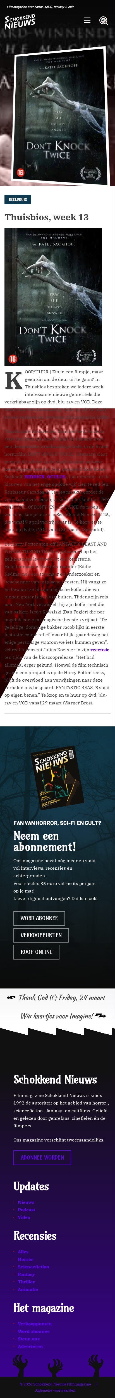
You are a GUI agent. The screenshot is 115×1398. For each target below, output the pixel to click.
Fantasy (26, 1274)
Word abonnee (39, 918)
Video (24, 1217)
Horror (25, 1259)
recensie (99, 649)
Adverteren (30, 1346)
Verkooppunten (41, 935)
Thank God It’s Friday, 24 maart (61, 997)
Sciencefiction (33, 1266)
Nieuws (26, 1202)
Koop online (36, 952)
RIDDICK (35, 476)
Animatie (28, 1289)
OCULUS (56, 476)
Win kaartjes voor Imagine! (56, 1016)
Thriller (26, 1281)
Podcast (26, 1209)
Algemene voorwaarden (55, 1390)
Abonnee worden (42, 1157)
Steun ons (29, 1339)
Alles (23, 1251)
